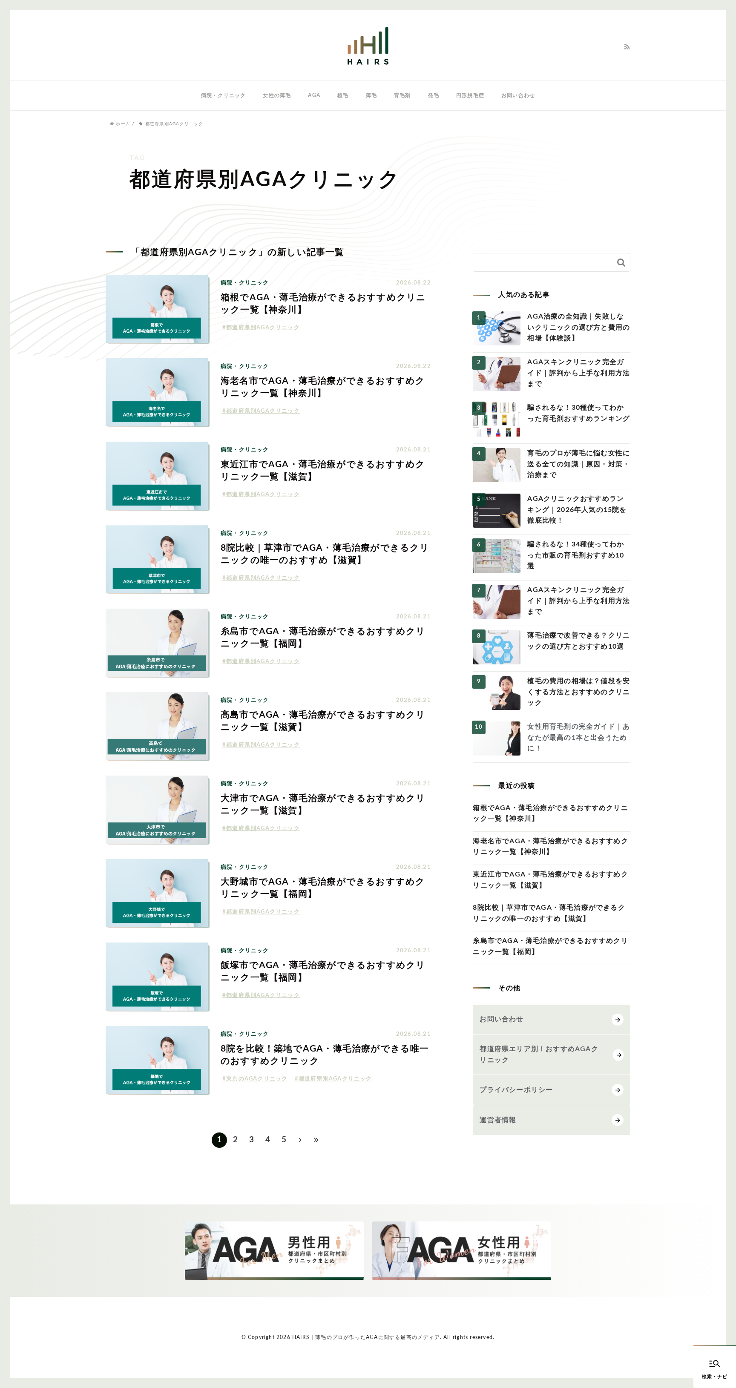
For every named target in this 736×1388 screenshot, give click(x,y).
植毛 (342, 95)
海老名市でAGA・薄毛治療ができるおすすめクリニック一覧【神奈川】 (550, 847)
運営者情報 (498, 1120)
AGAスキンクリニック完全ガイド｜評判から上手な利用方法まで (578, 373)
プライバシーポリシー (516, 1089)
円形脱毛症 (470, 95)
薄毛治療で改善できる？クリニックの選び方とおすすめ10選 (578, 641)
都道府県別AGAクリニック (263, 327)
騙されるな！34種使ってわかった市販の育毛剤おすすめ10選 (575, 555)
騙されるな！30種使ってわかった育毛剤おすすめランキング (578, 413)
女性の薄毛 (277, 95)
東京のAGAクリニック (257, 1079)
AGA (314, 95)
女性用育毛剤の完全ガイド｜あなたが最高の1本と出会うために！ (578, 737)
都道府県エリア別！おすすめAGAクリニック (539, 1054)
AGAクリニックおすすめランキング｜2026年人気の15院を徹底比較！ (577, 509)
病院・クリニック (223, 95)
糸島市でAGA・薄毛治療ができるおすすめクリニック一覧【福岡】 (550, 946)
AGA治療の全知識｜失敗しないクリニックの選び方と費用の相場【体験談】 (578, 327)
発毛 (433, 95)
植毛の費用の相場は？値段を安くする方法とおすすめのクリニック (578, 692)
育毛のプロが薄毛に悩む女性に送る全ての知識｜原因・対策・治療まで (578, 464)
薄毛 (371, 95)
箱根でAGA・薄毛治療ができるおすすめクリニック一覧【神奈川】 (550, 813)
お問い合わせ (518, 95)
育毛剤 (402, 95)
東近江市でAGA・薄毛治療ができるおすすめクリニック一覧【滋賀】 (550, 880)
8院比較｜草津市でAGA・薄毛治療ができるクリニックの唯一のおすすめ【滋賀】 (549, 913)
